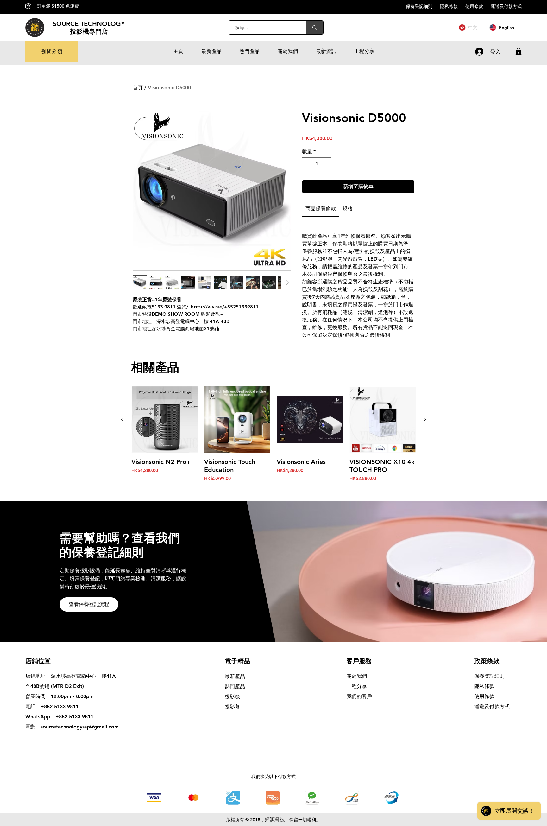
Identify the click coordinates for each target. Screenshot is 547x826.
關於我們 (357, 676)
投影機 (232, 697)
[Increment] (325, 164)
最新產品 (235, 676)
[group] (273, 442)
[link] (320, 209)
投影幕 (233, 707)
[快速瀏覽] (164, 419)
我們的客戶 (359, 696)
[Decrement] (307, 164)
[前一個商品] (122, 419)
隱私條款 (452, 6)
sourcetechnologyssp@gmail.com (80, 727)
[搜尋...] (314, 27)
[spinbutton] (316, 164)
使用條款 (478, 6)
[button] (51, 51)
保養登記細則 (423, 6)
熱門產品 (235, 686)
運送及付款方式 (506, 6)
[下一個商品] (425, 419)
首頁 (138, 88)
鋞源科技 (275, 819)
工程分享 (357, 686)
